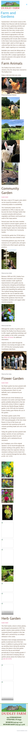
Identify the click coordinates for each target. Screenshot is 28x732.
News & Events (8, 337)
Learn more (4, 197)
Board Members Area (22, 730)
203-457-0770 (7, 659)
